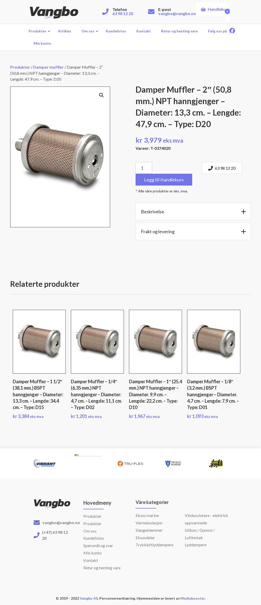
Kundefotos (93, 538)
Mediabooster (192, 598)
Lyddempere (195, 544)
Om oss (90, 530)
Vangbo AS (88, 598)
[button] (101, 95)
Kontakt (90, 560)
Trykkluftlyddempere (154, 544)
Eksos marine (147, 515)
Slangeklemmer (149, 530)
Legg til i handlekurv (164, 179)
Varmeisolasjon (149, 522)
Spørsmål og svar (98, 545)
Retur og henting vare (102, 567)
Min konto (92, 552)
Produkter (20, 67)
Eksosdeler (145, 537)
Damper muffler (48, 67)
